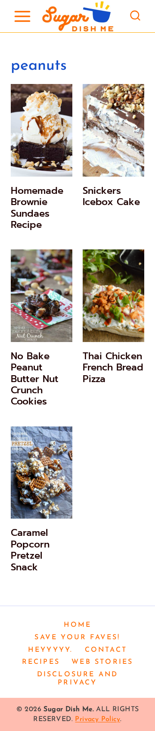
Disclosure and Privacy (77, 678)
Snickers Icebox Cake (111, 196)
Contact (106, 650)
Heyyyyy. (50, 650)
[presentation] (41, 130)
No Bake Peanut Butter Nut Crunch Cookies (35, 379)
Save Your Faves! (77, 637)
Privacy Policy (97, 719)
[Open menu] (22, 16)
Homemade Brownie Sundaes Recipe (37, 208)
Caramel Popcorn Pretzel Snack (30, 550)
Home (78, 625)
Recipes (41, 662)
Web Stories (102, 662)
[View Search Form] (135, 16)
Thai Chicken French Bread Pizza (113, 367)
